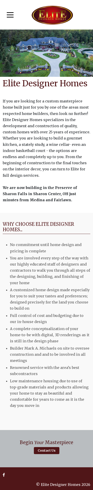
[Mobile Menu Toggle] (10, 14)
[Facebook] (4, 475)
